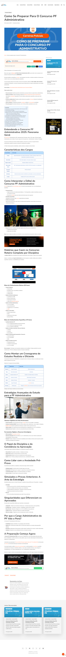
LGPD (8, 309)
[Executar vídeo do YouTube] (24, 273)
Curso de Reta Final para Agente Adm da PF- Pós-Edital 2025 (27, 542)
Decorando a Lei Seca (16, 434)
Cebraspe (31, 99)
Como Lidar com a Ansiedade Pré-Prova (12, 121)
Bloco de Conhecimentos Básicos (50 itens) (13, 113)
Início (5, 55)
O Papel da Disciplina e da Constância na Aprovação (14, 120)
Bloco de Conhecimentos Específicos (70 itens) (14, 114)
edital (6, 186)
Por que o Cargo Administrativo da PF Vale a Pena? (14, 124)
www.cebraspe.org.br (17, 186)
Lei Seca (6, 543)
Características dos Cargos (10, 110)
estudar (18, 77)
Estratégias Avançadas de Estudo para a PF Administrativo (15, 116)
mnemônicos (35, 546)
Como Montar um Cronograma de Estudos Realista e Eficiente (16, 115)
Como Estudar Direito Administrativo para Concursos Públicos (21, 87)
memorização (31, 102)
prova (11, 100)
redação (12, 195)
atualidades (26, 385)
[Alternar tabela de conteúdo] (26, 107)
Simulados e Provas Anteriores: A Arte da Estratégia (14, 122)
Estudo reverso (8, 425)
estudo (18, 198)
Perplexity (33, 66)
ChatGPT (28, 66)
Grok (37, 66)
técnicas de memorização (19, 546)
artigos (24, 422)
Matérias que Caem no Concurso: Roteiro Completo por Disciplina (16, 112)
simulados (23, 102)
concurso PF (7, 575)
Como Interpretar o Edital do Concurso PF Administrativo (15, 111)
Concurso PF (7, 137)
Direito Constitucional (28, 94)
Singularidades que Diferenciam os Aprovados (13, 123)
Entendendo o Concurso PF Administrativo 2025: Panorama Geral (16, 108)
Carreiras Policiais (8, 12)
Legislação (13, 96)
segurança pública (15, 301)
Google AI (40, 66)
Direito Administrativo (36, 94)
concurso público (13, 575)
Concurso (13, 73)
